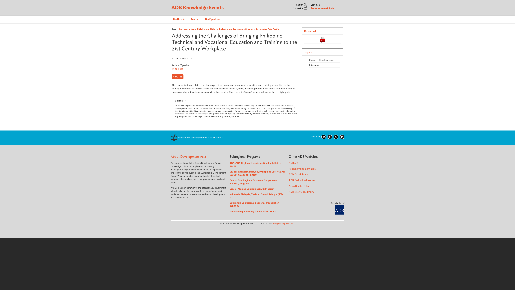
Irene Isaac (177, 68)
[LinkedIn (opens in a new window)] (342, 136)
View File (177, 76)
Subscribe (298, 8)
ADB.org (293, 163)
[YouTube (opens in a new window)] (323, 136)
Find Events (179, 19)
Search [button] (300, 4)
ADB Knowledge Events (301, 192)
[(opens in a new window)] (339, 209)
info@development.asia (284, 224)
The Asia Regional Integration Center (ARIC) (253, 211)
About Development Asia (188, 156)
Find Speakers (212, 19)
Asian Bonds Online (299, 186)
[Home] (212, 9)
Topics (194, 19)
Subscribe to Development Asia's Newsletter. (200, 137)
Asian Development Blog (302, 169)
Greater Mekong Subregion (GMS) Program (252, 188)
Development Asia (322, 8)
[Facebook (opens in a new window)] (330, 136)
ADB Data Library (298, 174)
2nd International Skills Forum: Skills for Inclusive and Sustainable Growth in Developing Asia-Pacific (229, 29)
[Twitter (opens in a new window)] (336, 136)
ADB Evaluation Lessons (302, 180)
